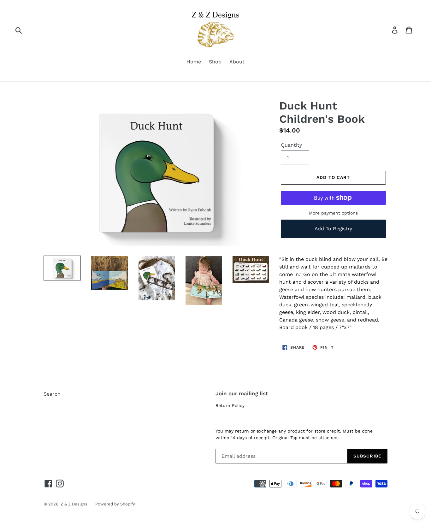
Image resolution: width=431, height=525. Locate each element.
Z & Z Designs (74, 504)
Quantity (291, 145)
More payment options (333, 212)
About (237, 62)
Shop (215, 62)
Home (193, 62)
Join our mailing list (242, 393)
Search (52, 394)
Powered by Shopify (115, 504)
